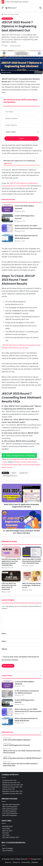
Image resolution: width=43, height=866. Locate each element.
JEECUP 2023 (23, 473)
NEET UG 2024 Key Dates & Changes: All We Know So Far (31, 585)
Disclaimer (35, 862)
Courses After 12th (8, 789)
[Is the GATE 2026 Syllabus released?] (7, 208)
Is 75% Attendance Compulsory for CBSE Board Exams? (27, 692)
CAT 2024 (5, 833)
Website (4, 649)
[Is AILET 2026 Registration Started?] (7, 218)
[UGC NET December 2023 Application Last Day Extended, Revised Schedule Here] (11, 552)
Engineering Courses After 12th (12, 785)
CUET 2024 (6, 828)
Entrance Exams (13, 14)
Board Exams (32, 462)
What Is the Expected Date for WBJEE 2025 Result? (26, 719)
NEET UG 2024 (7, 831)
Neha (5, 46)
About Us (8, 862)
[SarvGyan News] (11, 7)
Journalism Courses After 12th (12, 793)
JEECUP (13, 473)
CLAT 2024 (5, 835)
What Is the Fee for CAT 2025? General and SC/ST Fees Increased (28, 710)
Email (4, 641)
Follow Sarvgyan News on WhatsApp (20, 456)
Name (4, 633)
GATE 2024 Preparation (10, 809)
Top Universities (7, 850)
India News (27, 465)
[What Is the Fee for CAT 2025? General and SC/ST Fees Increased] (7, 228)
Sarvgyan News (36, 859)
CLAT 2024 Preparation (9, 813)
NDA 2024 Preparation (9, 815)
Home (5, 14)
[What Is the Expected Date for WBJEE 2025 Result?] (7, 238)
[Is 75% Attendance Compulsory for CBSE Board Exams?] (7, 694)
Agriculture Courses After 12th (12, 791)
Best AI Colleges (7, 848)
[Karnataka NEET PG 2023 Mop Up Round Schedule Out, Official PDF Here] (31, 552)
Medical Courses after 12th (11, 782)
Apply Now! (8, 163)
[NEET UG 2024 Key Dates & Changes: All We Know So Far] (31, 576)
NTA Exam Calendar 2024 (10, 837)
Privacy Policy (25, 862)
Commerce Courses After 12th (12, 787)
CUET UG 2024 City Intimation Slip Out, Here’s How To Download (9, 586)
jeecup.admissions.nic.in (10, 475)
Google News (16, 459)
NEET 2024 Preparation (10, 806)
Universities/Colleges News (12, 465)
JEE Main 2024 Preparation (11, 804)
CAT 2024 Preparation (9, 811)
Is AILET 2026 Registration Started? (16, 2)
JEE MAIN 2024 (7, 826)
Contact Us (16, 862)
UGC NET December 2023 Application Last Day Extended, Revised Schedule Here (11, 562)
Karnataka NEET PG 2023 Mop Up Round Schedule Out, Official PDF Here (31, 561)
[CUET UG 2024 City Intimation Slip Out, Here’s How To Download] (11, 576)
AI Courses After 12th (9, 780)
